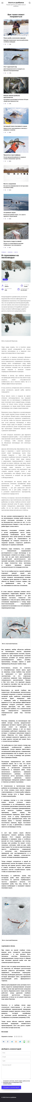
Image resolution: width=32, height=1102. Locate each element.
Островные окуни (9, 212)
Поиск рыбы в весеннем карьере (15, 38)
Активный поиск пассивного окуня (15, 126)
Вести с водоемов (10, 183)
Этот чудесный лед (10, 67)
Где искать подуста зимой (12, 241)
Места (5, 279)
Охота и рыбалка (16, 2)
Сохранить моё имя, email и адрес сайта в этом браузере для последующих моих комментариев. (16, 1082)
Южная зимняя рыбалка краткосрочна (12, 96)
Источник (4, 1031)
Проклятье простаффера (12, 155)
